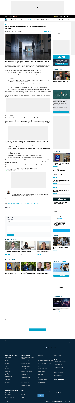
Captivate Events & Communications (11, 396)
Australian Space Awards (25, 376)
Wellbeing (7, 24)
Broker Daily (7, 363)
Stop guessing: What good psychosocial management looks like (61, 309)
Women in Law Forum (57, 357)
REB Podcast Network (57, 369)
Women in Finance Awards (42, 382)
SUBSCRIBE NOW (60, 64)
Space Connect (7, 379)
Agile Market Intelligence (9, 397)
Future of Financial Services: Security (44, 365)
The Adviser (7, 381)
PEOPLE (24, 19)
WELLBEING (30, 19)
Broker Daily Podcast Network (58, 364)
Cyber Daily (7, 365)
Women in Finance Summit (42, 384)
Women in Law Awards (57, 355)
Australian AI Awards (24, 361)
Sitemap (22, 397)
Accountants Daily (8, 357)
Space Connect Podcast (57, 370)
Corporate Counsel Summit (42, 358)
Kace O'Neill (8, 31)
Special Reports (59, 261)
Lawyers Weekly (8, 371)
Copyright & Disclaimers (50, 401)
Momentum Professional (58, 381)
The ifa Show (56, 374)
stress (34, 203)
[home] (6, 19)
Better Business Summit (25, 382)
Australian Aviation (8, 362)
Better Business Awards (25, 380)
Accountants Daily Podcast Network (60, 361)
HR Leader (7, 370)
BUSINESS (47, 19)
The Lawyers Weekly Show (58, 375)
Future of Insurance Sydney (42, 366)
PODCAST (58, 19)
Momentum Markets (8, 392)
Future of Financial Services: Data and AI (44, 363)
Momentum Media (8, 394)
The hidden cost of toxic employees (60, 314)
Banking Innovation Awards (26, 379)
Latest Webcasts (58, 296)
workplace (38, 203)
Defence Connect (8, 366)
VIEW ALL (61, 230)
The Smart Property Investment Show (60, 377)
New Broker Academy (41, 371)
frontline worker (26, 203)
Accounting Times (8, 359)
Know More (13, 197)
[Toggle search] (68, 19)
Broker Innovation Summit (25, 385)
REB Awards (39, 376)
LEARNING (42, 19)
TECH (34, 19)
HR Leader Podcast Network (58, 367)
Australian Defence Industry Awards (27, 371)
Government (17, 203)
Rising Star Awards (41, 377)
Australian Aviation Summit (25, 365)
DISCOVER (53, 19)
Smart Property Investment (9, 378)
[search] (69, 342)
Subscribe (55, 16)
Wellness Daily (7, 382)
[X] (56, 392)
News (9, 203)
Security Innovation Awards (42, 379)
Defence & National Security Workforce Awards (45, 360)
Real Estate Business (8, 376)
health (31, 203)
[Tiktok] (60, 392)
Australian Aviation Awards (25, 363)
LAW (38, 19)
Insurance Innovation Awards (42, 368)
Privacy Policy (58, 401)
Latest (22, 203)
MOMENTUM (13, 16)
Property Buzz (7, 374)
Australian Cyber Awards (25, 368)
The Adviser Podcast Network (58, 372)
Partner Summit (40, 374)
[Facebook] (54, 392)
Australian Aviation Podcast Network (60, 363)
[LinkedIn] (58, 392)
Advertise (23, 394)
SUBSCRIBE (40, 395)
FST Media (7, 368)
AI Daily (6, 360)
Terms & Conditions (66, 401)
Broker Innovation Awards (25, 384)
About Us (23, 392)
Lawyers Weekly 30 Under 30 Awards (44, 370)
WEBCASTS (63, 19)
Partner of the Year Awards (42, 373)
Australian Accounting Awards (26, 360)
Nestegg (6, 373)
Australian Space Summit (25, 377)
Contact (22, 396)
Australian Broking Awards (25, 366)
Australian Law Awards (25, 373)
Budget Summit (40, 355)
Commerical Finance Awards (42, 357)
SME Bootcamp (40, 381)
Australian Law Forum (25, 374)
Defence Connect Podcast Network (59, 366)
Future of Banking (40, 362)
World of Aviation (8, 384)
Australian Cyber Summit (25, 369)
